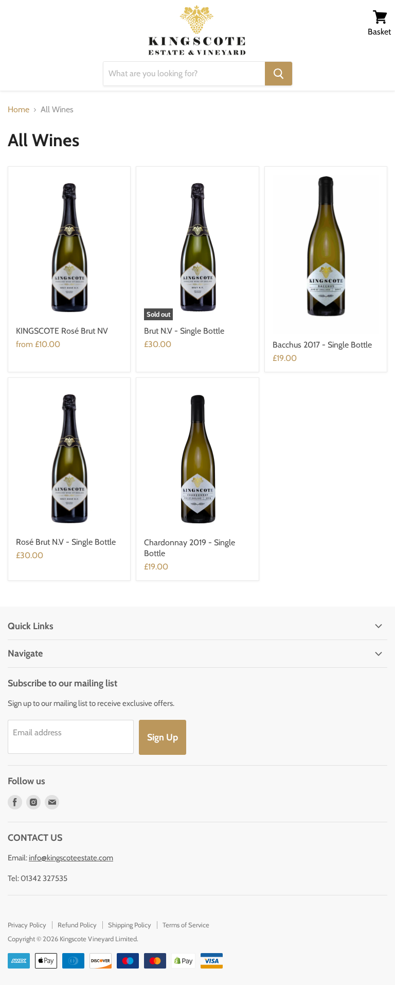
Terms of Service (186, 925)
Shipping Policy (129, 925)
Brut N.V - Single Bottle (184, 331)
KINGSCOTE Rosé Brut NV (62, 331)
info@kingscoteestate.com (71, 857)
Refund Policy (77, 925)
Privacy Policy (27, 925)
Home (18, 109)
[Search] (278, 73)
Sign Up (162, 737)
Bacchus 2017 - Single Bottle (322, 345)
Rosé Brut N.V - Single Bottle (66, 542)
